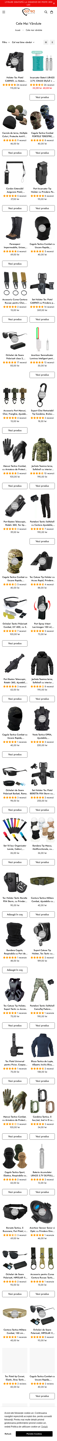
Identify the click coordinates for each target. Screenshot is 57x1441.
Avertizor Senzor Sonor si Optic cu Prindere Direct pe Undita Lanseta (42, 1229)
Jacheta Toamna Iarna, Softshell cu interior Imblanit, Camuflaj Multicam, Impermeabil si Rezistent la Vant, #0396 (42, 467)
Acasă (17, 30)
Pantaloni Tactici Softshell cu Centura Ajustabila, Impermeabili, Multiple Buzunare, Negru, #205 (42, 523)
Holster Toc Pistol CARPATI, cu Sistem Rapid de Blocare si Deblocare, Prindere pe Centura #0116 (14, 79)
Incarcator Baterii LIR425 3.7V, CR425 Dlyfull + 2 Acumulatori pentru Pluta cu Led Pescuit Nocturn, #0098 (42, 79)
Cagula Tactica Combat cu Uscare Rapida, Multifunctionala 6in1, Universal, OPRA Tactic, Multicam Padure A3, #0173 (42, 1378)
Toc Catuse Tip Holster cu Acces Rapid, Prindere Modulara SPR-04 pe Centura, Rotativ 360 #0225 (42, 578)
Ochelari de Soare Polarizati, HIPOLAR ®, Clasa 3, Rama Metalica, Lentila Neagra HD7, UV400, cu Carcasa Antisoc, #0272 (15, 1276)
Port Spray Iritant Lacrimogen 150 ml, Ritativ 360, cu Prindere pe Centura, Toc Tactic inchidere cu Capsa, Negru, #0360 (42, 625)
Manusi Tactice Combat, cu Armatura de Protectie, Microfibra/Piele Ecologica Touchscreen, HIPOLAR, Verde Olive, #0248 (14, 1118)
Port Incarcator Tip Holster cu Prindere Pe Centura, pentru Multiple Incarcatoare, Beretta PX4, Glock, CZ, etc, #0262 (42, 190)
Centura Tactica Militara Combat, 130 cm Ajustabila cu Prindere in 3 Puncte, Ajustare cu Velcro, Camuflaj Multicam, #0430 (15, 1331)
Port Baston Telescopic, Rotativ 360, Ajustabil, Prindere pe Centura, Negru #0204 (15, 681)
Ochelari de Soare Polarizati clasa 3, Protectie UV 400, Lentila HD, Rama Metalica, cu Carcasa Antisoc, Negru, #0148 (14, 357)
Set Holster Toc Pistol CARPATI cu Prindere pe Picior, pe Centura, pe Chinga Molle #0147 (42, 301)
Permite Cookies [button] (34, 1434)
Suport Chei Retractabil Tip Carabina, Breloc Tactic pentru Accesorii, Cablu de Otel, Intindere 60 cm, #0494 (42, 412)
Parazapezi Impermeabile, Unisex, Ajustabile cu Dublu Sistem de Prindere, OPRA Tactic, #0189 (15, 245)
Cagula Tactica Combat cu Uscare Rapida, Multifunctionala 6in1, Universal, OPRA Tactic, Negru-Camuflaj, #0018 (14, 736)
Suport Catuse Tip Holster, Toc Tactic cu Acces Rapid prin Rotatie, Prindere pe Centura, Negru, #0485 (42, 952)
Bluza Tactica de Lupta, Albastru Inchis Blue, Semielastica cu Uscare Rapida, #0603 (42, 1063)
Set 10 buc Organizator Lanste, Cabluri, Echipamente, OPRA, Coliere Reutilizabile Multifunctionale (14, 847)
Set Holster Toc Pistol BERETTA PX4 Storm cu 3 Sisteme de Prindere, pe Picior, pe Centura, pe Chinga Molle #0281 (42, 792)
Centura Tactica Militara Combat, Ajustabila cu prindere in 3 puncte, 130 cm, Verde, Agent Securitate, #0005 (42, 899)
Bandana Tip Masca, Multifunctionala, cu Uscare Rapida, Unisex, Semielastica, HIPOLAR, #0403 (42, 847)
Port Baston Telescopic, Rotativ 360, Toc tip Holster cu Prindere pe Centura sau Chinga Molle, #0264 (15, 523)
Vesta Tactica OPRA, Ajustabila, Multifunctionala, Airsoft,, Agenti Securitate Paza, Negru (42, 736)
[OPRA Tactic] (28, 12)
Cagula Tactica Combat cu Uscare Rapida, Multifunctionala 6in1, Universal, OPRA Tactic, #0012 (42, 245)
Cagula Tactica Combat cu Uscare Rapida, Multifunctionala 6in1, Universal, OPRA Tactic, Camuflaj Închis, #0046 (14, 578)
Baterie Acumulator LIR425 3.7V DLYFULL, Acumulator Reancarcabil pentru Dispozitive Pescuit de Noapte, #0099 (42, 1174)
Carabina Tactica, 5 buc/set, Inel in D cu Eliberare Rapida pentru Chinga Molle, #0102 (42, 1118)
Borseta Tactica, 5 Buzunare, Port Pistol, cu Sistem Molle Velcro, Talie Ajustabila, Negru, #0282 (14, 1229)
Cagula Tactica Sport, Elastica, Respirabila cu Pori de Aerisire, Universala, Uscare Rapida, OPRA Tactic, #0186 (15, 1174)
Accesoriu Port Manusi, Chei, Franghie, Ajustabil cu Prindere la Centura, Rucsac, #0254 (15, 412)
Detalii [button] (44, 1427)
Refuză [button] (8, 1434)
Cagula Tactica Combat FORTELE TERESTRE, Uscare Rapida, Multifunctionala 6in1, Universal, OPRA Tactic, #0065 (42, 134)
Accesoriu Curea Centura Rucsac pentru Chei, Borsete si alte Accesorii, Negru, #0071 (14, 301)
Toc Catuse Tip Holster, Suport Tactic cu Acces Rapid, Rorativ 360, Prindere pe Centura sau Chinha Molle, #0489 (15, 1007)
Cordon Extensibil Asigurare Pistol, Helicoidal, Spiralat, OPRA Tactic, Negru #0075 (15, 190)
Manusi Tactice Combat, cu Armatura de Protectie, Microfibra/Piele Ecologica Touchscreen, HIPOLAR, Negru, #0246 (14, 467)
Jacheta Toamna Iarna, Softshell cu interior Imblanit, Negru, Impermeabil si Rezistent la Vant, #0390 (42, 681)
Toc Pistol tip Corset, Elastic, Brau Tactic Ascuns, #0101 (15, 1378)
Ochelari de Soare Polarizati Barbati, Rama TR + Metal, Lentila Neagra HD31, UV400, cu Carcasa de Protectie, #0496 (15, 792)
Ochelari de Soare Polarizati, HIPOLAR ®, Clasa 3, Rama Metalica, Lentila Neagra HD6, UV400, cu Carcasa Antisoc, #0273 (42, 1331)
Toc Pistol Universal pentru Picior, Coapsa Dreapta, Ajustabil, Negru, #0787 (14, 1063)
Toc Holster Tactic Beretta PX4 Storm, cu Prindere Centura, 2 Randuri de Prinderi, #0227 (15, 899)
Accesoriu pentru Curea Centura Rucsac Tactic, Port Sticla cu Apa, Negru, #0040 (42, 1276)
